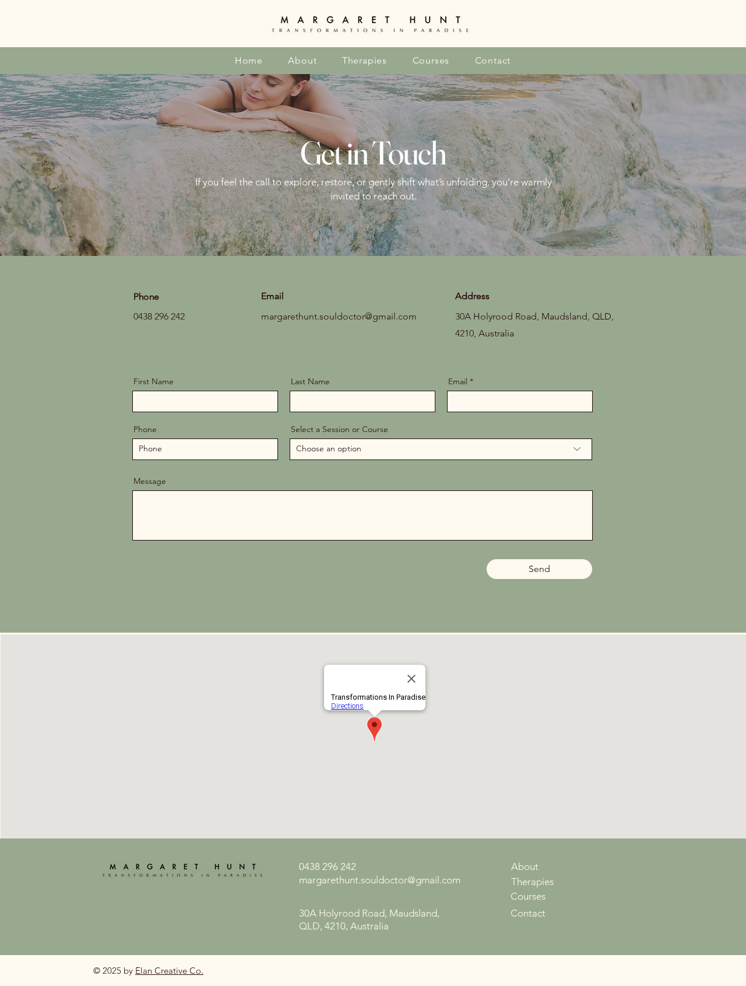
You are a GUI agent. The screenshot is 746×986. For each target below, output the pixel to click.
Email (457, 381)
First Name (153, 381)
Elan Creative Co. (169, 970)
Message (149, 481)
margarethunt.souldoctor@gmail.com (339, 316)
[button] (364, 60)
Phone (145, 429)
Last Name (310, 381)
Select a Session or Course (339, 429)
